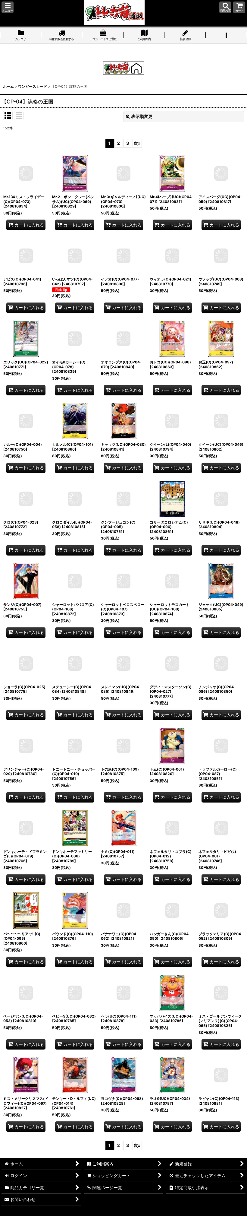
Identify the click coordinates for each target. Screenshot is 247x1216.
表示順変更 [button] (141, 116)
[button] (8, 7)
